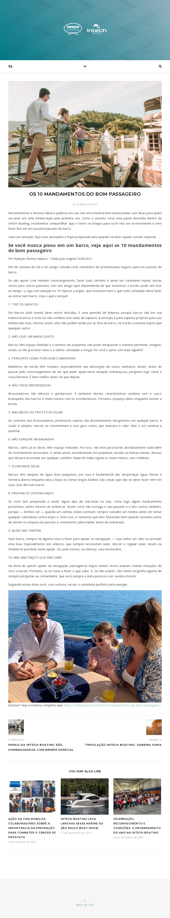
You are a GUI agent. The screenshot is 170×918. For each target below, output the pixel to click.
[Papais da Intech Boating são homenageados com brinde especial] (16, 727)
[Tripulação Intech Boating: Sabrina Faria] (154, 727)
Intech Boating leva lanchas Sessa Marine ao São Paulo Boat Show (82, 823)
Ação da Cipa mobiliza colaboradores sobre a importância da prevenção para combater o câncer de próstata (32, 828)
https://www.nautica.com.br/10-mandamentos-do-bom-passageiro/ (112, 705)
